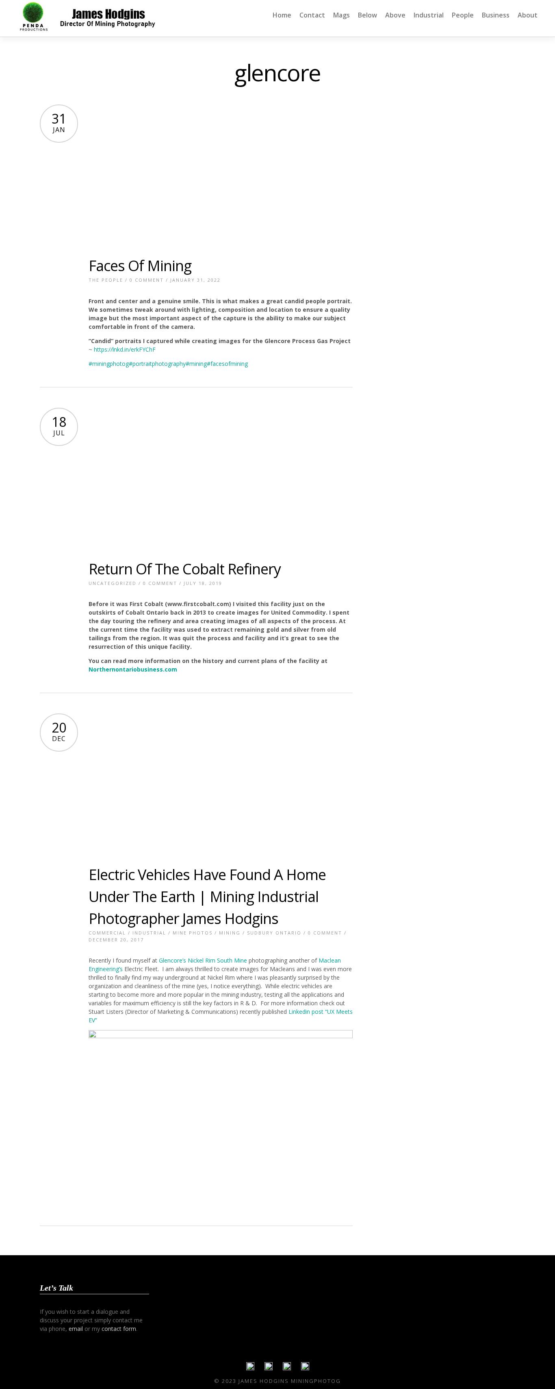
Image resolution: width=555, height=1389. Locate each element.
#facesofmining (227, 363)
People (463, 15)
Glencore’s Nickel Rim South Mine (203, 960)
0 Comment (147, 280)
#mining (196, 363)
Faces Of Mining (140, 266)
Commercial (107, 933)
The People (106, 280)
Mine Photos (192, 933)
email (76, 1328)
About (528, 15)
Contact (312, 15)
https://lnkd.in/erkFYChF (125, 349)
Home (282, 15)
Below (367, 15)
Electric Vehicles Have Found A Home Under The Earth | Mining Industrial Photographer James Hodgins (207, 896)
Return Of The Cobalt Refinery (185, 569)
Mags (341, 15)
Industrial (429, 15)
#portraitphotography (157, 363)
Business (495, 15)
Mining (230, 933)
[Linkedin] (287, 1368)
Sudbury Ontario (274, 933)
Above (395, 15)
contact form (119, 1328)
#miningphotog (109, 363)
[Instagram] (305, 1368)
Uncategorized (113, 583)
